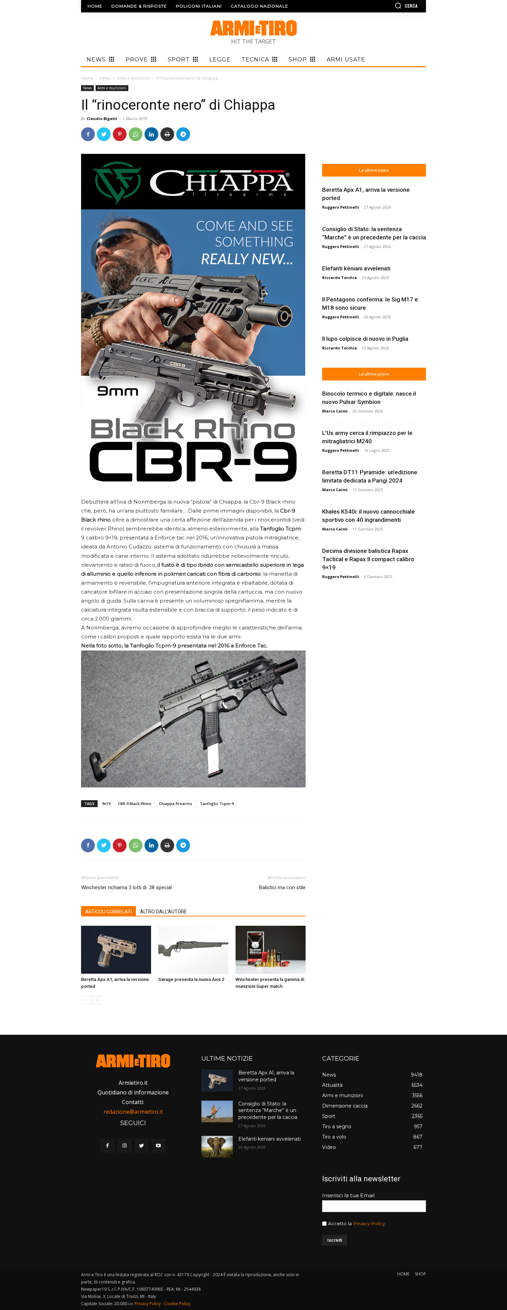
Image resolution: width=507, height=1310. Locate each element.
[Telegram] (183, 134)
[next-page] (96, 1000)
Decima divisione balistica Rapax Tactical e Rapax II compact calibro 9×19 (368, 559)
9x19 (106, 803)
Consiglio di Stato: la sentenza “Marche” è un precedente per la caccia (267, 1110)
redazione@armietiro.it (133, 1111)
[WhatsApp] (135, 134)
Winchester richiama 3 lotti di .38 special (126, 887)
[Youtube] (158, 1145)
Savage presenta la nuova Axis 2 (191, 979)
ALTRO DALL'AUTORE (163, 911)
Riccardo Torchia (339, 277)
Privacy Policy (369, 1223)
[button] (386, 5)
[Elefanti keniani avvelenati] (216, 1147)
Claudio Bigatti (102, 118)
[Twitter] (104, 134)
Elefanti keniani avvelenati (356, 268)
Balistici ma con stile (282, 887)
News (105, 78)
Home (87, 78)
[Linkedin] (151, 134)
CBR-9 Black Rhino (134, 803)
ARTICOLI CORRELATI (108, 911)
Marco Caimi (335, 411)
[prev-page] (85, 1000)
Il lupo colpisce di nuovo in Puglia (365, 338)
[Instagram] (124, 1145)
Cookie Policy (177, 1304)
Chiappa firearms (175, 803)
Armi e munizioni (133, 78)
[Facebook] (88, 134)
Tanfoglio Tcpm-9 (217, 803)
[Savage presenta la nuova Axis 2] (193, 950)
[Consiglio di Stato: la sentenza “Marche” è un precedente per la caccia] (216, 1111)
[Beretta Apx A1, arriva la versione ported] (116, 950)
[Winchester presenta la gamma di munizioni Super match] (271, 950)
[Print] (167, 134)
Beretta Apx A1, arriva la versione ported (266, 1076)
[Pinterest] (120, 134)
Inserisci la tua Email (348, 1195)
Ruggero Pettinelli (340, 207)
